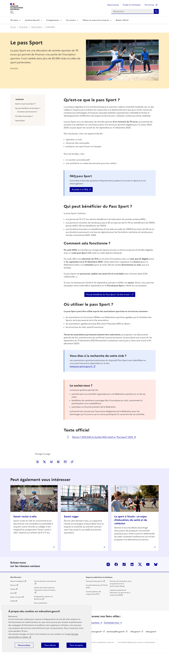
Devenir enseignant (17, 581)
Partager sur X (44, 461)
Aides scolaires (36, 27)
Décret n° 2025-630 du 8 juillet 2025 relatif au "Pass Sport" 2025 (102, 437)
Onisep (12, 589)
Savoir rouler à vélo (25, 516)
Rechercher (156, 11)
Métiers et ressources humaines (96, 20)
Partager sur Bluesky (51, 461)
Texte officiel (20, 121)
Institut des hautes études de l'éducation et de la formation (44, 589)
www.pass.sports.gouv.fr (81, 366)
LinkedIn (132, 564)
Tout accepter (76, 645)
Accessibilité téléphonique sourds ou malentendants (136, 642)
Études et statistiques (132, 5)
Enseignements (52, 20)
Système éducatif (32, 20)
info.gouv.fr (135, 631)
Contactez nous (111, 622)
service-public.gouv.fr (116, 631)
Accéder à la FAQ (80, 189)
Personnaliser (24, 645)
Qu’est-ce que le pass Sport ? (25, 104)
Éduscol (13, 585)
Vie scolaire (71, 20)
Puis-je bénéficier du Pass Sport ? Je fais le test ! (108, 294)
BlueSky (156, 564)
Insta (108, 564)
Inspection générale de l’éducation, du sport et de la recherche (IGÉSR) (120, 592)
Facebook (116, 564)
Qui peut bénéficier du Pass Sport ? (27, 108)
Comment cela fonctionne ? (27, 112)
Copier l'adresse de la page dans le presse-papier (72, 461)
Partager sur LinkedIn (58, 461)
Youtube (148, 564)
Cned (12, 593)
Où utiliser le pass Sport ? (24, 116)
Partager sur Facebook (37, 461)
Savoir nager (71, 516)
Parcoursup (150, 5)
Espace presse (113, 5)
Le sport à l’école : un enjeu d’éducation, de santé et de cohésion (130, 520)
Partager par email (65, 461)
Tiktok (124, 564)
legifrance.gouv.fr (94, 631)
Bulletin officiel (122, 20)
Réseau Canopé (15, 597)
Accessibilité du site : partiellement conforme (98, 642)
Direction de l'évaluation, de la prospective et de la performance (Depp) (121, 583)
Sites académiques (40, 603)
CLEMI (12, 601)
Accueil (13, 27)
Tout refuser (50, 645)
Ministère (14, 20)
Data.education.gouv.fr (94, 581)
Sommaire (19, 99)
